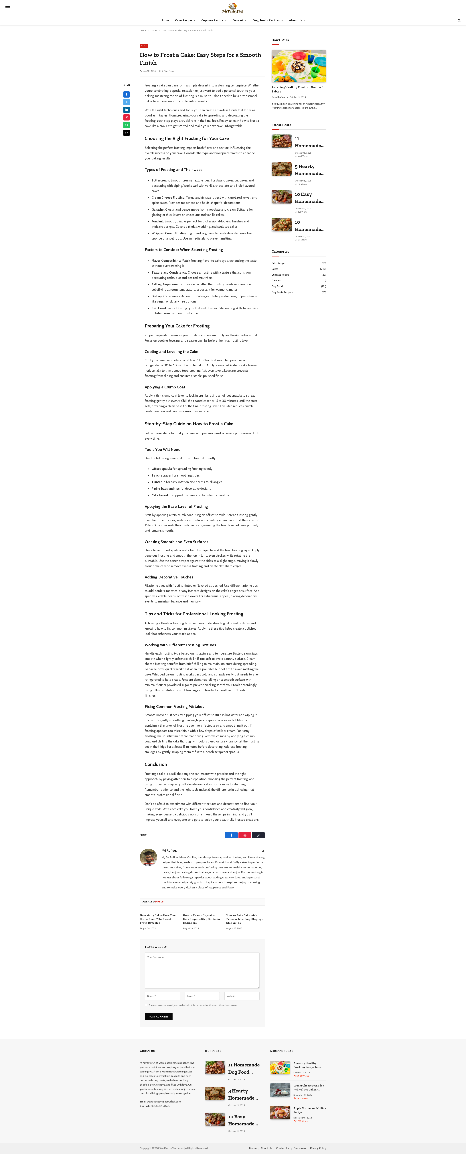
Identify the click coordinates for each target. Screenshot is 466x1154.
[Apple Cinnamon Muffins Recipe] (280, 1112)
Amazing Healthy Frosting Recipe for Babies (299, 89)
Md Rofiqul (169, 850)
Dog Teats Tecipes (282, 292)
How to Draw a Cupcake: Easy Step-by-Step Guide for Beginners (201, 919)
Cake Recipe (183, 20)
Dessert (238, 20)
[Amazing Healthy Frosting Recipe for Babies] (299, 66)
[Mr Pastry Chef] (233, 7)
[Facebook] (126, 94)
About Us (295, 20)
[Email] (126, 133)
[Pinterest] (126, 117)
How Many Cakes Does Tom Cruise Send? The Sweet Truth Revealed (157, 919)
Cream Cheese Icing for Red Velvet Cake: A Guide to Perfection (308, 1088)
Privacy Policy (318, 1148)
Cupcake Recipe (212, 20)
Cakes (144, 46)
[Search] (459, 20)
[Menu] (7, 8)
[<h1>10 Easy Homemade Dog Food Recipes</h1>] (282, 196)
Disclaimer (300, 1148)
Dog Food (277, 286)
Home (165, 20)
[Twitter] (126, 102)
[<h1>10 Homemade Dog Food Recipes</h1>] (282, 224)
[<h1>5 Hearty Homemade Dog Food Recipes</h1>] (282, 169)
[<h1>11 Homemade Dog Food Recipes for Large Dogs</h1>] (282, 141)
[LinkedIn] (126, 110)
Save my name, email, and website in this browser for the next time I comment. (193, 1005)
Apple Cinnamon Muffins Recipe (309, 1110)
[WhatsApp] (126, 125)
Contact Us (282, 1148)
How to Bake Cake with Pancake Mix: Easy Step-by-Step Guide (244, 919)
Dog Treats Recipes (266, 20)
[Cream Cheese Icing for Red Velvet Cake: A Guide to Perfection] (280, 1090)
